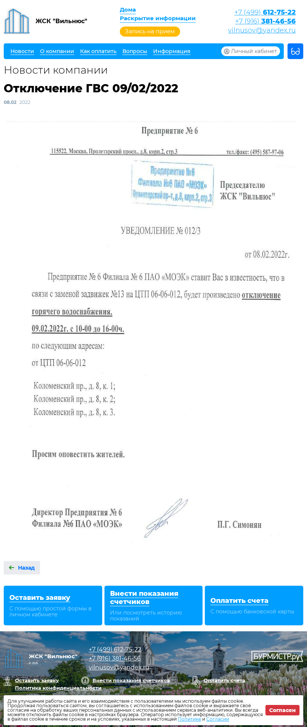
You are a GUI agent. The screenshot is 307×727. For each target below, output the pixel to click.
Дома (128, 9)
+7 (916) (265, 21)
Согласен (282, 710)
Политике (189, 719)
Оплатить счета (224, 680)
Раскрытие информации (158, 18)
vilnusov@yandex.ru (262, 30)
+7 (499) (265, 12)
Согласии (217, 719)
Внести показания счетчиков (131, 680)
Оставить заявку (37, 680)
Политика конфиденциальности (58, 688)
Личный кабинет (254, 51)
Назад (26, 567)
